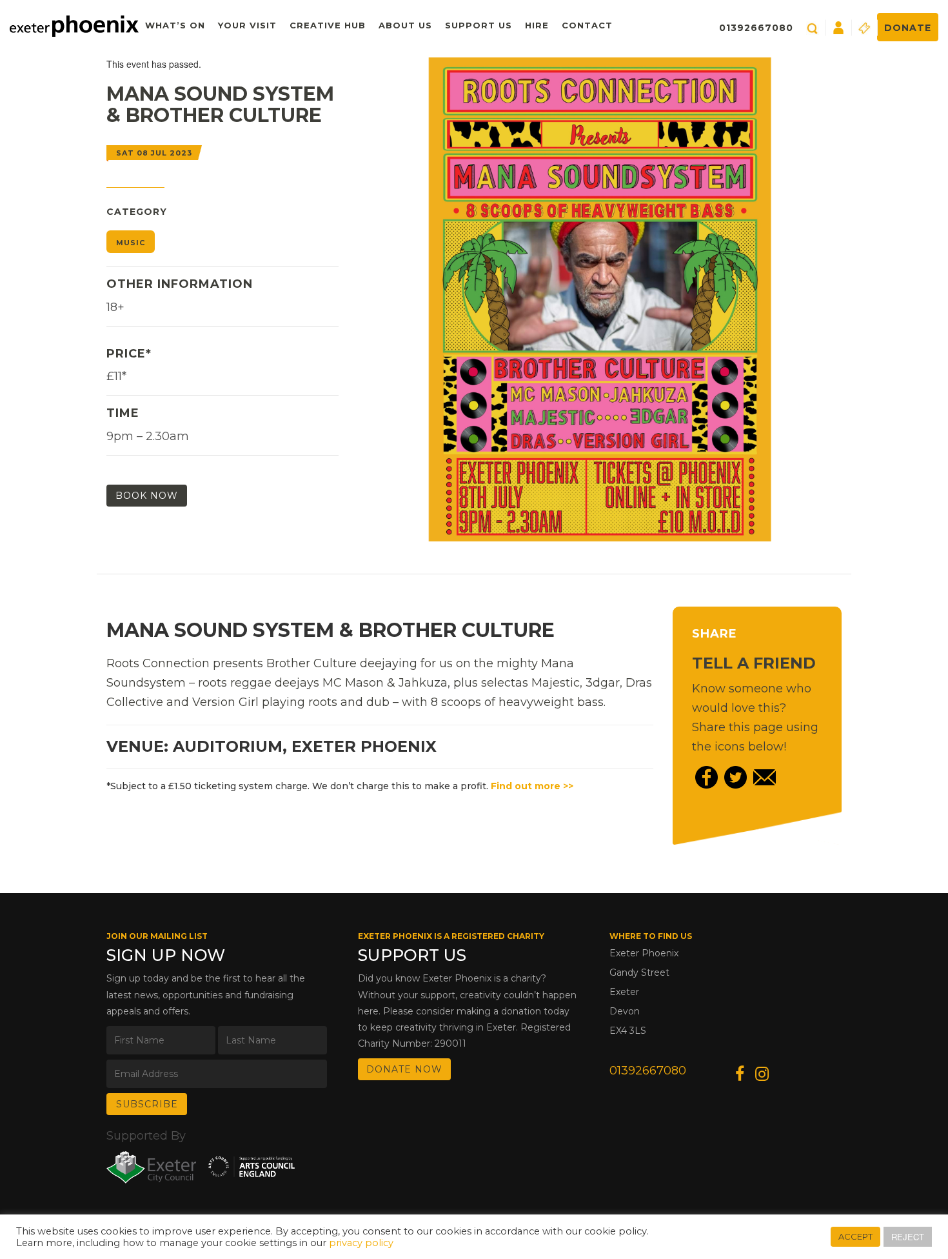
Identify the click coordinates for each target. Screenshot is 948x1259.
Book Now (146, 495)
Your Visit (247, 25)
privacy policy (361, 1243)
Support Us (478, 25)
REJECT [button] (907, 1237)
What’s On (175, 25)
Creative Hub (328, 25)
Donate (907, 28)
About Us (405, 25)
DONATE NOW (404, 1069)
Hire (537, 25)
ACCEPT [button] (855, 1236)
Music (130, 242)
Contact (587, 25)
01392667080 (756, 28)
